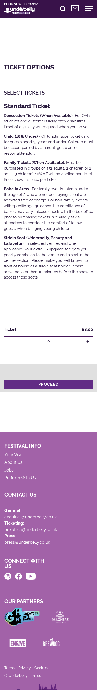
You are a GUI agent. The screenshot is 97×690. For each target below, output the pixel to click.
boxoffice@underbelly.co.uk (30, 530)
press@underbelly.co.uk (27, 542)
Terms (9, 668)
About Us (13, 462)
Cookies (41, 668)
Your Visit (13, 455)
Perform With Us (20, 478)
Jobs (9, 470)
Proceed (48, 384)
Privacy (24, 668)
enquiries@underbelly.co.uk (30, 517)
